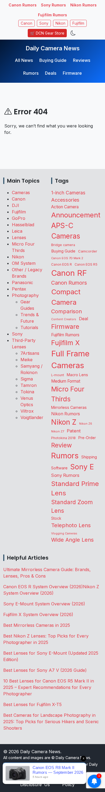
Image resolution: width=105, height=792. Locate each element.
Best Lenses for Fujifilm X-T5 (32, 704)
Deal (83, 318)
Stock (56, 518)
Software (59, 468)
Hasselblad (23, 224)
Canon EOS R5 (86, 264)
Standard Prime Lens (75, 488)
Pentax (19, 289)
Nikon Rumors (83, 5)
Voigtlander (31, 417)
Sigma (26, 379)
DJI (15, 205)
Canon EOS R (61, 264)
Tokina (27, 391)
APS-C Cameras (65, 230)
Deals (50, 73)
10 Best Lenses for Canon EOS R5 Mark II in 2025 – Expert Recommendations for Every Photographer (48, 687)
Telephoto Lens (71, 525)
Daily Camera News (53, 48)
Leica (17, 231)
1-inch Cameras (68, 192)
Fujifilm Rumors (52, 15)
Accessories (65, 200)
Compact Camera (65, 297)
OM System (24, 263)
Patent (74, 430)
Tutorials (29, 327)
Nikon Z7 (57, 431)
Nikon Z (63, 422)
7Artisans (29, 353)
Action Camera (65, 206)
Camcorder (87, 251)
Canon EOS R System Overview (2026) (43, 586)
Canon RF (69, 273)
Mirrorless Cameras (69, 407)
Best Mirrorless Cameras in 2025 (37, 625)
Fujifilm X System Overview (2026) (38, 614)
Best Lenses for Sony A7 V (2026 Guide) (45, 670)
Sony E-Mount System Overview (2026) (44, 603)
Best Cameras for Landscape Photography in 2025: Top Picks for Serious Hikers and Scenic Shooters (51, 721)
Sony (43, 23)
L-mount (57, 375)
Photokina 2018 (63, 438)
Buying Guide (52, 60)
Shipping (89, 457)
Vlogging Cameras (64, 533)
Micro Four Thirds (67, 394)
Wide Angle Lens (72, 540)
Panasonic (22, 282)
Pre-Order (87, 438)
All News (24, 60)
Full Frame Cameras (70, 359)
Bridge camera (63, 245)
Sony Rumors (53, 5)
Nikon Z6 (85, 423)
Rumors (30, 73)
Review (61, 445)
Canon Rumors (23, 5)
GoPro (18, 218)
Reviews (81, 60)
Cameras (21, 192)
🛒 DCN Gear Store (47, 33)
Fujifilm (78, 23)
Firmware (72, 73)
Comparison (66, 311)
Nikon (60, 23)
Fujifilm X (65, 343)
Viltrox (27, 411)
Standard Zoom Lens (72, 506)
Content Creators (63, 319)
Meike (26, 359)
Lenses (19, 237)
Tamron (28, 385)
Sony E (82, 466)
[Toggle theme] (73, 33)
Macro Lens (77, 374)
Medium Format (65, 381)
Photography (25, 295)
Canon (26, 23)
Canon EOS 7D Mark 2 (67, 258)
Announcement (75, 215)
